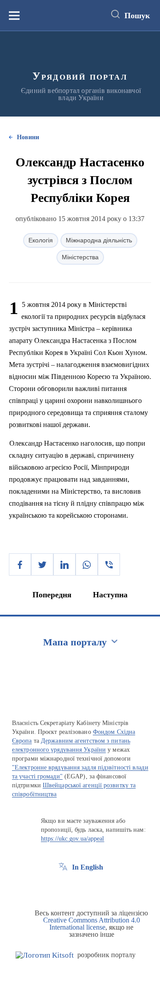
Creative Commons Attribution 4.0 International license (91, 923)
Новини (28, 137)
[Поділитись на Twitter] (42, 564)
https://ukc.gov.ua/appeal (72, 838)
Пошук (137, 15)
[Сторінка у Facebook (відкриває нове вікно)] (63, 887)
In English (87, 867)
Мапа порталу (75, 642)
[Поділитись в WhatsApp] (86, 564)
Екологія (40, 240)
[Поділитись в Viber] (109, 564)
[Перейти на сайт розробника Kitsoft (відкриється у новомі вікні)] (44, 955)
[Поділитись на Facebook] (20, 564)
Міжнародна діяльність (99, 240)
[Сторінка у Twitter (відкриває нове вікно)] (79, 887)
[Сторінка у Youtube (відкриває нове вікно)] (96, 887)
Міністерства (80, 257)
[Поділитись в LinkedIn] (64, 564)
